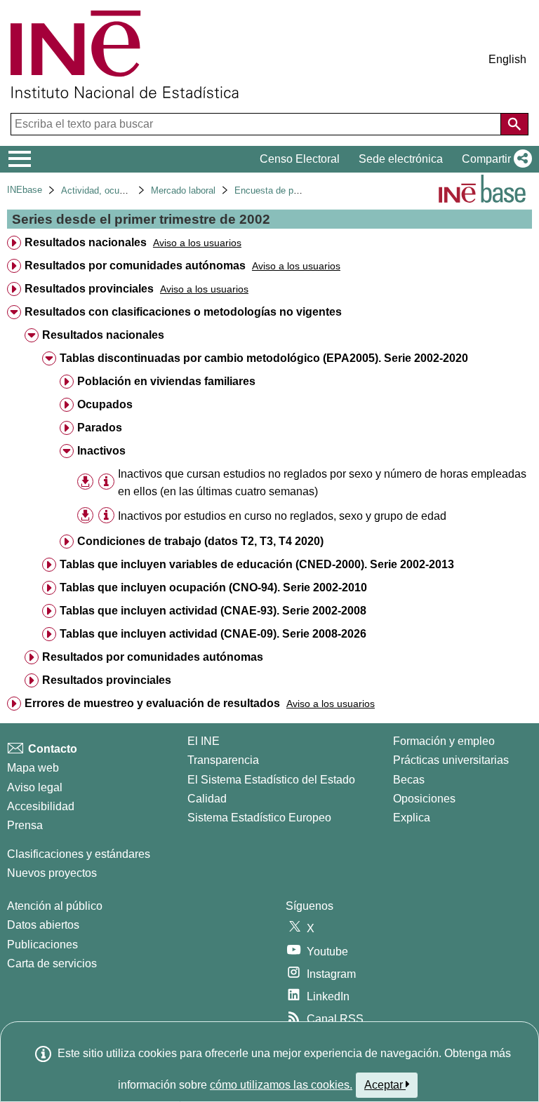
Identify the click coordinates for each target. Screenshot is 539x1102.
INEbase (24, 189)
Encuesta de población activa (294, 190)
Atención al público (54, 906)
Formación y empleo (444, 741)
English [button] (507, 59)
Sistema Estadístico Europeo (259, 818)
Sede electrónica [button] (401, 159)
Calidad (207, 799)
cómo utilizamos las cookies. (281, 1085)
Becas (409, 780)
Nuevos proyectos (52, 873)
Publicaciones (42, 944)
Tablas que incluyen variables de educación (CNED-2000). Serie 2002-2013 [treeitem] (257, 564)
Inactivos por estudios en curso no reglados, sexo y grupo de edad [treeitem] (282, 516)
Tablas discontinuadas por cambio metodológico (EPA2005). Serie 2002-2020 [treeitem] (264, 358)
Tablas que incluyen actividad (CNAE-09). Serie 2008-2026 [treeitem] (213, 634)
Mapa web (33, 768)
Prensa (25, 825)
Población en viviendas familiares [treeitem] (166, 381)
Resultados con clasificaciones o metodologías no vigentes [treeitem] (183, 312)
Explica (411, 818)
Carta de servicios (52, 963)
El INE (203, 741)
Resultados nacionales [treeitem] (86, 242)
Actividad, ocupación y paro (117, 190)
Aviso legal (34, 787)
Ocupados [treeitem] (105, 404)
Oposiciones (424, 799)
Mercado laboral (183, 190)
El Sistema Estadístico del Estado (271, 780)
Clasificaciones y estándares (78, 854)
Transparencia (223, 760)
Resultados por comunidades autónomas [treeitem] (135, 265)
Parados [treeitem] (99, 428)
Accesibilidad (40, 806)
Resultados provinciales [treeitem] (89, 289)
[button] (494, 159)
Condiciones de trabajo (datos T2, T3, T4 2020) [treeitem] (200, 541)
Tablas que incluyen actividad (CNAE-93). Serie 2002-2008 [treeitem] (213, 611)
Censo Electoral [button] (300, 159)
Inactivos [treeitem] (101, 451)
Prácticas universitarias (451, 760)
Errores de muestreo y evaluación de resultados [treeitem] (152, 703)
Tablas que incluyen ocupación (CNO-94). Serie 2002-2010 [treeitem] (213, 587)
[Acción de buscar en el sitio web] (514, 124)
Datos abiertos (43, 925)
